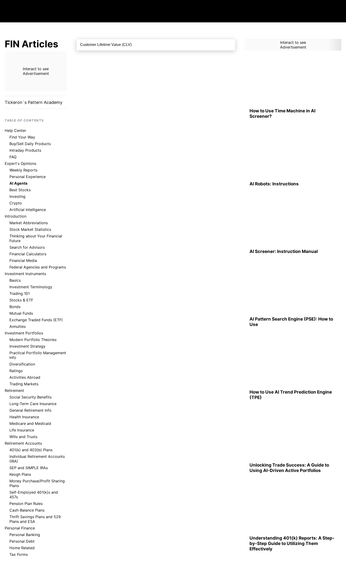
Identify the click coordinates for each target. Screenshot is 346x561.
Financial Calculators (27, 254)
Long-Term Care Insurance (32, 403)
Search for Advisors (27, 247)
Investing (17, 196)
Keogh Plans (20, 474)
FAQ (12, 156)
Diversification (22, 364)
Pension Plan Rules (26, 503)
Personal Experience (27, 176)
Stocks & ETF (21, 300)
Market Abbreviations (28, 222)
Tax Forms (18, 554)
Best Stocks (20, 189)
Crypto (15, 203)
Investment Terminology (30, 287)
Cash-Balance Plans (26, 510)
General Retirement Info (30, 410)
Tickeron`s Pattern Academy (33, 102)
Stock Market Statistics (30, 229)
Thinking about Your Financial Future (35, 238)
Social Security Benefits (30, 397)
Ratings (16, 370)
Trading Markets (23, 384)
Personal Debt (22, 541)
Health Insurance (24, 417)
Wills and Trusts (23, 436)
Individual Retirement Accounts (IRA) (37, 458)
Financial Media (23, 260)
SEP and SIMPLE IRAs (28, 467)
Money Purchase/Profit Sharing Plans (37, 483)
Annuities (17, 326)
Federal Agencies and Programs (37, 267)
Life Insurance (21, 430)
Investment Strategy (27, 346)
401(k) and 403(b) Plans (30, 449)
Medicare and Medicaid (30, 423)
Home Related (22, 547)
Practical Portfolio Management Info (37, 355)
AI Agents (18, 183)
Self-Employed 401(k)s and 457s (33, 494)
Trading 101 (19, 293)
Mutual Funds (21, 313)
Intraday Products (25, 150)
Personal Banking (24, 534)
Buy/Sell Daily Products (30, 143)
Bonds (14, 306)
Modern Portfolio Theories (32, 339)
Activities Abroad (24, 377)
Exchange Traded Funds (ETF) (36, 319)
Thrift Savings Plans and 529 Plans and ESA (35, 519)
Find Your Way (22, 137)
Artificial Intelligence (27, 209)
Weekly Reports (23, 170)
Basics (15, 280)
